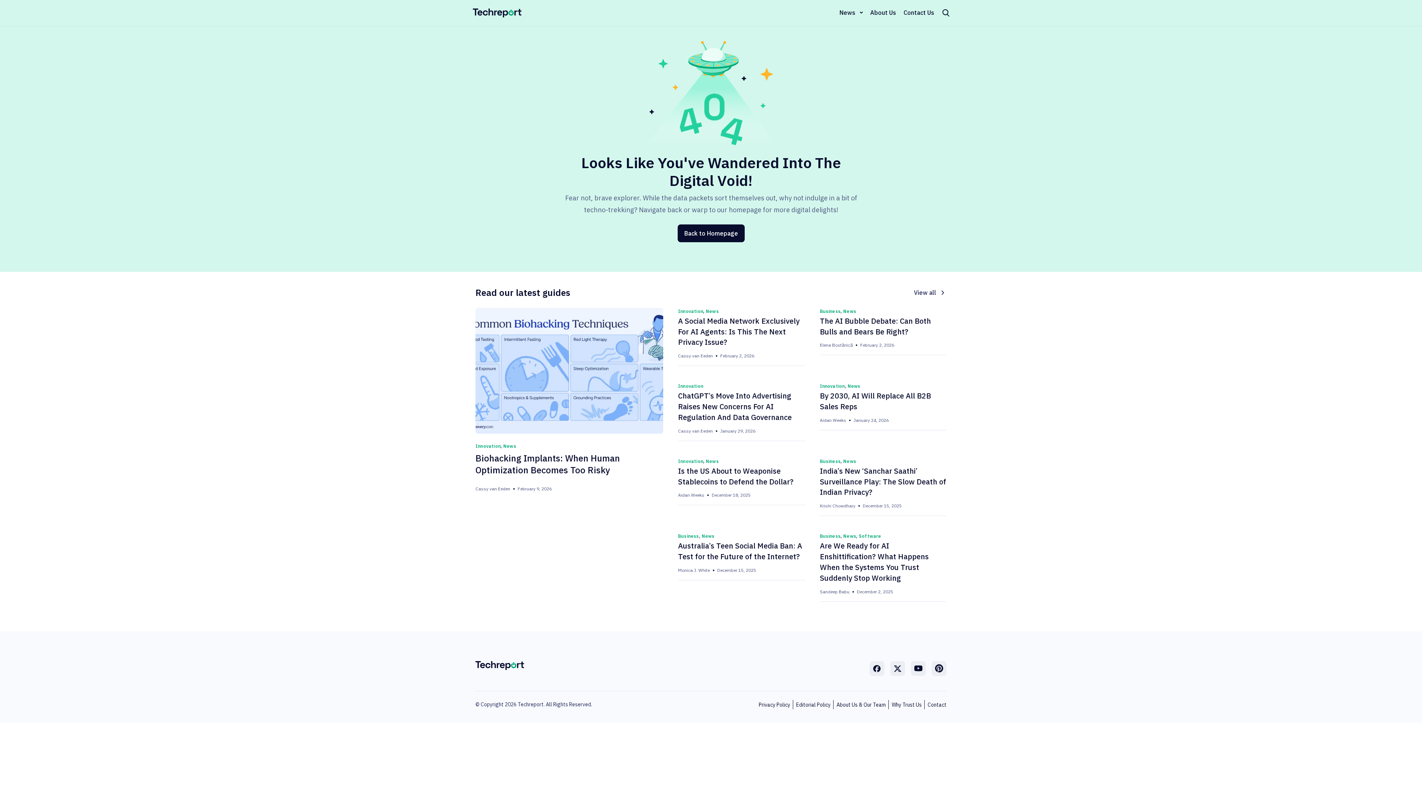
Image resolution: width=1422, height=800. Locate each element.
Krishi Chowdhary (837, 506)
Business (830, 311)
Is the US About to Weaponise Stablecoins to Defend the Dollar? (736, 476)
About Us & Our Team (861, 704)
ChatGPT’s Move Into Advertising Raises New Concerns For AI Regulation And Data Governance (735, 406)
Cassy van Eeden (492, 488)
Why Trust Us (907, 704)
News (847, 12)
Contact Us (919, 12)
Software (870, 536)
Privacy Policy (774, 704)
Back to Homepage (711, 233)
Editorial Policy (813, 704)
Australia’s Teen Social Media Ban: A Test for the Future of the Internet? (740, 551)
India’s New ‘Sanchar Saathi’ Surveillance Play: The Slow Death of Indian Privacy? (883, 481)
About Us (883, 12)
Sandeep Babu (834, 591)
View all (925, 292)
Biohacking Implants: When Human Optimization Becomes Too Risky (547, 464)
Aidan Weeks (833, 420)
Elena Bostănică (836, 345)
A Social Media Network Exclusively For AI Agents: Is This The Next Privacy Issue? (739, 331)
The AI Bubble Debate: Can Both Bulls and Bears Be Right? (875, 326)
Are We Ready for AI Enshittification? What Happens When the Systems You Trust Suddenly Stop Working (874, 562)
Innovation (488, 446)
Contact (937, 704)
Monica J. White (694, 570)
